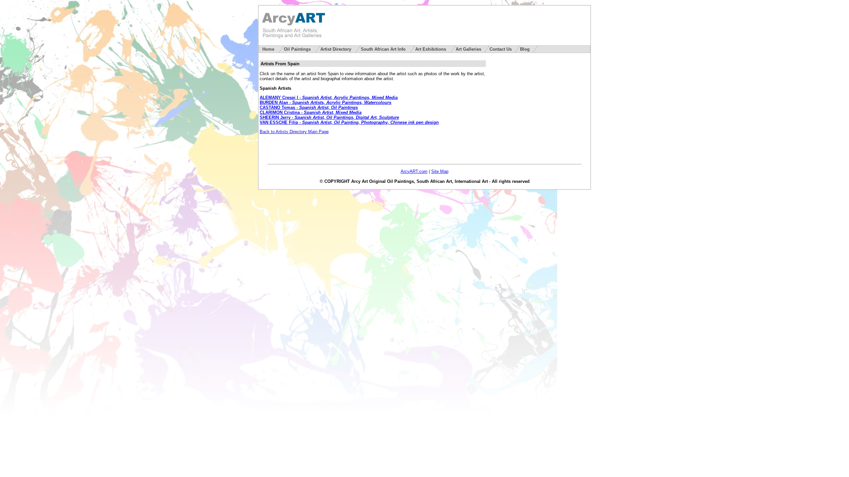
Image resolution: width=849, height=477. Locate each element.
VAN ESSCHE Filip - (349, 122)
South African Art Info (384, 49)
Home (269, 49)
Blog (525, 49)
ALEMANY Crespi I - (329, 97)
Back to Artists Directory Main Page (294, 131)
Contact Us (501, 49)
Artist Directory (336, 49)
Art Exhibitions (431, 49)
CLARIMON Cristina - (310, 112)
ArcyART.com (414, 171)
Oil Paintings (298, 49)
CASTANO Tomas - (309, 107)
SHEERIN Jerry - (329, 117)
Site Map (439, 171)
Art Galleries (468, 49)
